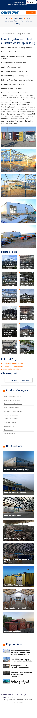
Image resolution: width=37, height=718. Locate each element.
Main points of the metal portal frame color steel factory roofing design (20, 652)
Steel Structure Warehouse (13, 396)
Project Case (18, 702)
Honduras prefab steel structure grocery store (20, 682)
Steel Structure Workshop (12, 400)
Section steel (8, 430)
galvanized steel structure (13, 363)
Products (12, 700)
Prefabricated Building (11, 419)
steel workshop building (12, 369)
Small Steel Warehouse (13, 585)
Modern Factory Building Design (16, 470)
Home (5, 700)
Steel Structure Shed (12, 516)
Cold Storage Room (10, 422)
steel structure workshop (13, 366)
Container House (9, 434)
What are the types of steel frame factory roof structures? (21, 674)
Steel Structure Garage (11, 408)
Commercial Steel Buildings (13, 411)
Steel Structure (9, 34)
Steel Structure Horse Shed (15, 608)
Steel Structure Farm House (13, 404)
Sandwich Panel (9, 426)
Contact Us (28, 700)
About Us (20, 700)
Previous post (12, 380)
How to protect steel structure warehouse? (20, 667)
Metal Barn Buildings (12, 631)
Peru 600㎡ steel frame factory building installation (22, 660)
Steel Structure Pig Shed (14, 539)
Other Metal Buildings (11, 415)
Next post (25, 380)
